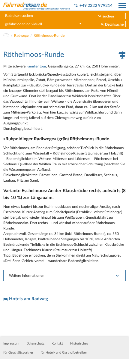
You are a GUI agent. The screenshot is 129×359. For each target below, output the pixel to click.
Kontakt (57, 343)
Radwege (21, 35)
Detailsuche (114, 24)
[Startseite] (6, 35)
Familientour (36, 66)
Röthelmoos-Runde (49, 35)
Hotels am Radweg (28, 299)
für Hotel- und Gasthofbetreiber (63, 352)
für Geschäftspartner (18, 352)
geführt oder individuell (23, 24)
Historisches (79, 343)
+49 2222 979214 (96, 6)
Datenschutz (35, 343)
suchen (108, 16)
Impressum (11, 343)
